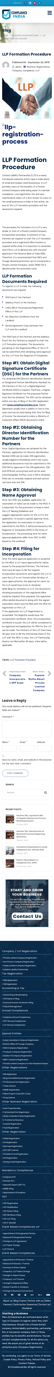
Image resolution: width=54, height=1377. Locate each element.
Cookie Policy (10, 1359)
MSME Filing (8, 1189)
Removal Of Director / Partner (16, 1264)
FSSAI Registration (11, 1138)
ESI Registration (10, 1158)
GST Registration (10, 1203)
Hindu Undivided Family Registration (19, 1116)
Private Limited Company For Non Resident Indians (25, 1063)
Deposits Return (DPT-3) (14, 1185)
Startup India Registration (14, 1162)
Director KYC (9, 1181)
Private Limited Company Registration (20, 958)
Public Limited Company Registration (19, 966)
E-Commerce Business (13, 1120)
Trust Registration (11, 1128)
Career (23, 1300)
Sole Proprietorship (12, 1108)
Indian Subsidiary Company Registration (21, 1040)
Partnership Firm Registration (16, 1112)
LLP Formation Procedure (23, 660)
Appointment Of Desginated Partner (19, 1233)
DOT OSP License (10, 1150)
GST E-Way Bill (9, 1223)
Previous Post (17, 677)
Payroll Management (12, 1006)
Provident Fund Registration (15, 1154)
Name (5, 742)
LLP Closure (8, 1249)
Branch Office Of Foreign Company (18, 1044)
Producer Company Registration (17, 1052)
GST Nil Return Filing (12, 1215)
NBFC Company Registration (15, 1060)
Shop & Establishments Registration (19, 1078)
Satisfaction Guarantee (25, 1304)
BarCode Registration (12, 1146)
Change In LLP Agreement (15, 1241)
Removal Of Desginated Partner (17, 1237)
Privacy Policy (24, 1359)
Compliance (28, 70)
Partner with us (35, 1300)
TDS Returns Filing (11, 999)
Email (23, 742)
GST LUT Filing (9, 1219)
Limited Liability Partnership (15, 969)
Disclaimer (27, 1308)
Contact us (44, 1304)
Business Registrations (25, 35)
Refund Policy (39, 1359)
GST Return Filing (10, 1211)
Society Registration (12, 1124)
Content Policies (27, 1363)
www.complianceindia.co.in (22, 405)
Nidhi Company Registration (15, 1048)
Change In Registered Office (15, 1283)
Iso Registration (10, 1142)
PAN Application (10, 980)
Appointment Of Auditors (14, 1192)
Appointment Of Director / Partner (18, 1260)
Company (17, 70)
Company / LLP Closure (13, 1279)
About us (8, 1300)
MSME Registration (11, 1090)
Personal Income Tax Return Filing (18, 1002)
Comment (8, 716)
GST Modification (10, 1207)
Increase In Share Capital (14, 1267)
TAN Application (10, 984)
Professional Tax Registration (16, 1082)
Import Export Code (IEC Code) (16, 1094)
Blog (16, 1300)
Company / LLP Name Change (16, 1271)
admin (18, 67)
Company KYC (9, 1177)
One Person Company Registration (18, 962)
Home (5, 35)
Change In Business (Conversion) (18, 1291)
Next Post (37, 681)
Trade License (9, 1086)
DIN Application (10, 1074)
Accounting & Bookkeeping (15, 995)
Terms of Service (42, 1355)
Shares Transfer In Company (16, 1287)
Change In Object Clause (14, 1275)
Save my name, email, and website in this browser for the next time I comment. (27, 762)
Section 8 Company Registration (17, 1056)
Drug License (9, 1097)
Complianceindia (19, 1367)
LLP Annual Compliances (14, 1025)
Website (41, 742)
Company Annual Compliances (17, 1017)
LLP (37, 70)
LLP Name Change (11, 1245)
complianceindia (19, 1339)
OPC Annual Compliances (14, 1021)
